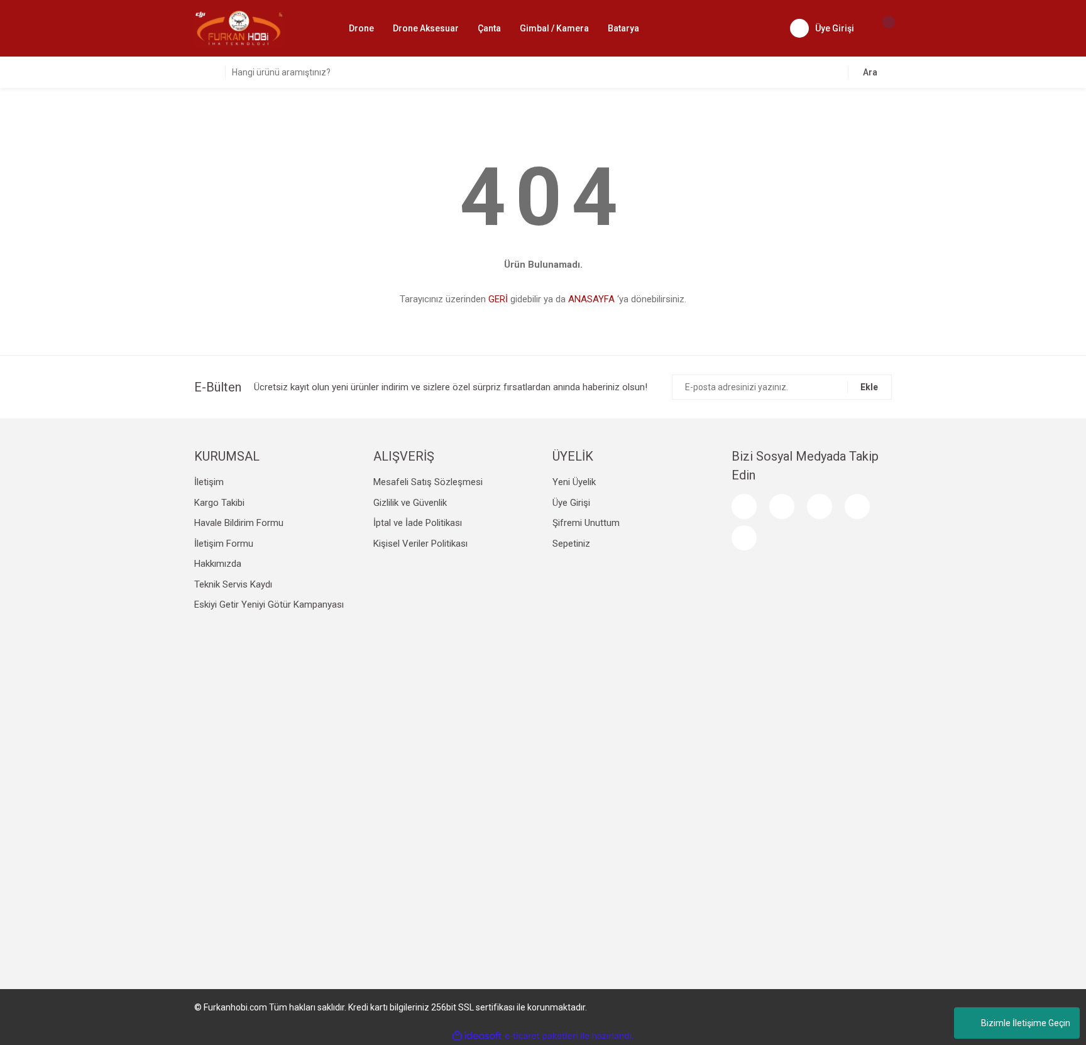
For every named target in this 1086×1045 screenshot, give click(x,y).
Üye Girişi (571, 502)
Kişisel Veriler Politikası (420, 543)
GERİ (498, 299)
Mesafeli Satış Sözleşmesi (428, 482)
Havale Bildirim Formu (238, 522)
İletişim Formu (223, 543)
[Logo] (238, 27)
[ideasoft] (477, 1036)
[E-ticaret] (541, 1035)
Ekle (869, 387)
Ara (870, 72)
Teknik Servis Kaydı (233, 584)
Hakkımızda (217, 563)
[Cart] (882, 28)
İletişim (209, 482)
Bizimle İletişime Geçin (1025, 1023)
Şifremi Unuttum (586, 522)
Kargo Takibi (219, 502)
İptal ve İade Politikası (417, 522)
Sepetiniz (571, 543)
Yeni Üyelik (574, 482)
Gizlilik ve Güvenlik (410, 502)
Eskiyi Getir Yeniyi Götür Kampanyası (269, 604)
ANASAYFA (591, 299)
